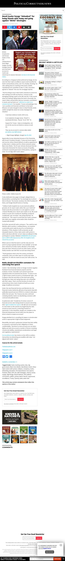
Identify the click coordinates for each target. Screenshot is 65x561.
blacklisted (24, 367)
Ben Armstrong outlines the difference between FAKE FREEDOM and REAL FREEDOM (54, 95)
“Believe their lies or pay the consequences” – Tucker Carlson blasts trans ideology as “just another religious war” (53, 159)
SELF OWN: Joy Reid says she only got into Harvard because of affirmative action (53, 143)
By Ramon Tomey (53, 154)
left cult (14, 372)
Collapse (20, 369)
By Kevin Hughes (53, 98)
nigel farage (10, 374)
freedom (4, 372)
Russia (25, 376)
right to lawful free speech (13, 305)
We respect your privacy (24, 545)
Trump (12, 378)
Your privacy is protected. (9, 403)
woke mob (26, 378)
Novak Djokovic (18, 374)
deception (12, 371)
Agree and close (49, 552)
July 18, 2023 (27, 135)
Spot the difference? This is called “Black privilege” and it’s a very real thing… (53, 217)
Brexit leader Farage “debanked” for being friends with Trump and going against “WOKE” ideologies (53, 67)
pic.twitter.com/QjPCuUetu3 (13, 132)
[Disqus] (19, 469)
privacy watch (19, 376)
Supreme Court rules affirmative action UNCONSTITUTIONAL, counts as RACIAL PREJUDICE (53, 167)
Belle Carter (14, 24)
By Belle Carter (53, 69)
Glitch (9, 372)
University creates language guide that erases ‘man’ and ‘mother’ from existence (54, 200)
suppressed (31, 376)
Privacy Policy (32, 555)
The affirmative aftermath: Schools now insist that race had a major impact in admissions (53, 175)
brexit (30, 367)
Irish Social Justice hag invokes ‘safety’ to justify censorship (52, 136)
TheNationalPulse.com (8, 346)
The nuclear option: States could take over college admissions (53, 88)
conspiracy (26, 369)
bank (13, 365)
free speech (30, 371)
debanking (5, 371)
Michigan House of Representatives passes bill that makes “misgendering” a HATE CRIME (53, 151)
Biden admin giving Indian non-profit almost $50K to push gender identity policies (53, 182)
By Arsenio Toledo (54, 170)
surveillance (5, 378)
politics (12, 376)
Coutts (32, 369)
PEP (25, 374)
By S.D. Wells (52, 107)
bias (26, 365)
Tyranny (16, 378)
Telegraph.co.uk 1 (7, 350)
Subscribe (57, 559)
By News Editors (53, 84)
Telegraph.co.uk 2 (7, 353)
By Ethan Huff (52, 78)
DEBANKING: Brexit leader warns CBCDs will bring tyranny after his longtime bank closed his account (19, 237)
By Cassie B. (52, 126)
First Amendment (21, 371)
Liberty (29, 372)
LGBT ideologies (21, 372)
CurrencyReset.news (8, 335)
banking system (19, 365)
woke (21, 378)
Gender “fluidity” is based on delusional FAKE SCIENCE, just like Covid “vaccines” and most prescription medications (53, 104)
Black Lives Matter (15, 367)
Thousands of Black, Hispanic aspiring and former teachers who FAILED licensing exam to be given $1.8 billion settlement (53, 75)
